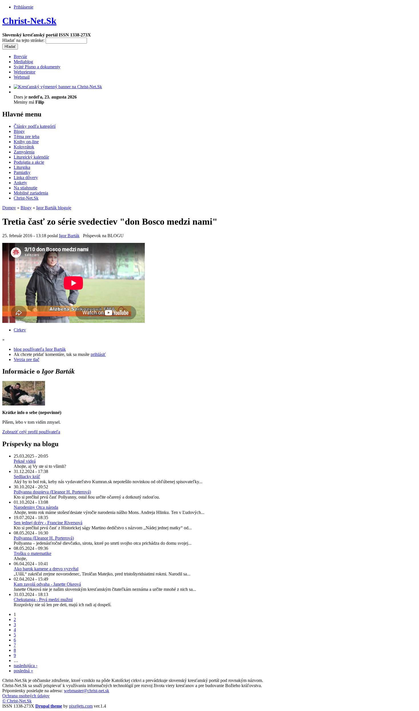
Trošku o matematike (32, 553)
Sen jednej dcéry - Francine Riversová (48, 522)
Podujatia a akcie (29, 162)
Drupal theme (48, 706)
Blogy (19, 131)
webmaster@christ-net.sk (86, 690)
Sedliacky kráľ (27, 476)
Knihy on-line (26, 141)
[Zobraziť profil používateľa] (23, 403)
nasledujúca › (25, 665)
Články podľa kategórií (35, 126)
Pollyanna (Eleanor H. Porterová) (44, 538)
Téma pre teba (26, 136)
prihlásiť (98, 354)
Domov (9, 207)
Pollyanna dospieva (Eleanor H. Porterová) (52, 491)
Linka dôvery (26, 177)
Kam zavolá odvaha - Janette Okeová (47, 584)
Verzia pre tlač (26, 359)
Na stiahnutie (25, 187)
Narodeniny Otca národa (36, 507)
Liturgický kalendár (31, 157)
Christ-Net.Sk (29, 21)
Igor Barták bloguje (53, 207)
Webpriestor (24, 71)
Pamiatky (22, 172)
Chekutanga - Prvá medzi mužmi (43, 599)
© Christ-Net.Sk (17, 700)
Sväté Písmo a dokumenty (37, 66)
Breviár (20, 56)
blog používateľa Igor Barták (40, 349)
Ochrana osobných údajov (26, 695)
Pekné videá (25, 461)
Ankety (20, 182)
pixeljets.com (81, 706)
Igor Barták (69, 235)
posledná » (23, 670)
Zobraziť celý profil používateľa (31, 431)
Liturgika (22, 167)
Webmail (22, 77)
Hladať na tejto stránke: (24, 40)
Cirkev (20, 329)
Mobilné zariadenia (31, 192)
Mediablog (23, 61)
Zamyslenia (24, 151)
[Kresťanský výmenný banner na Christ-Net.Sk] (58, 86)
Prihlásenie (23, 7)
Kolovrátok (24, 146)
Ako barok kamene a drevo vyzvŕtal (46, 568)
